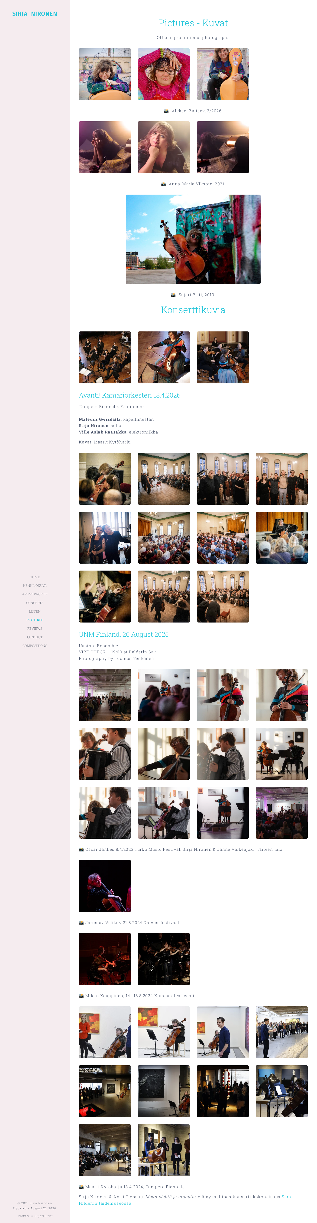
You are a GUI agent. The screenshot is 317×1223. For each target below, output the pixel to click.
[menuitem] (34, 577)
